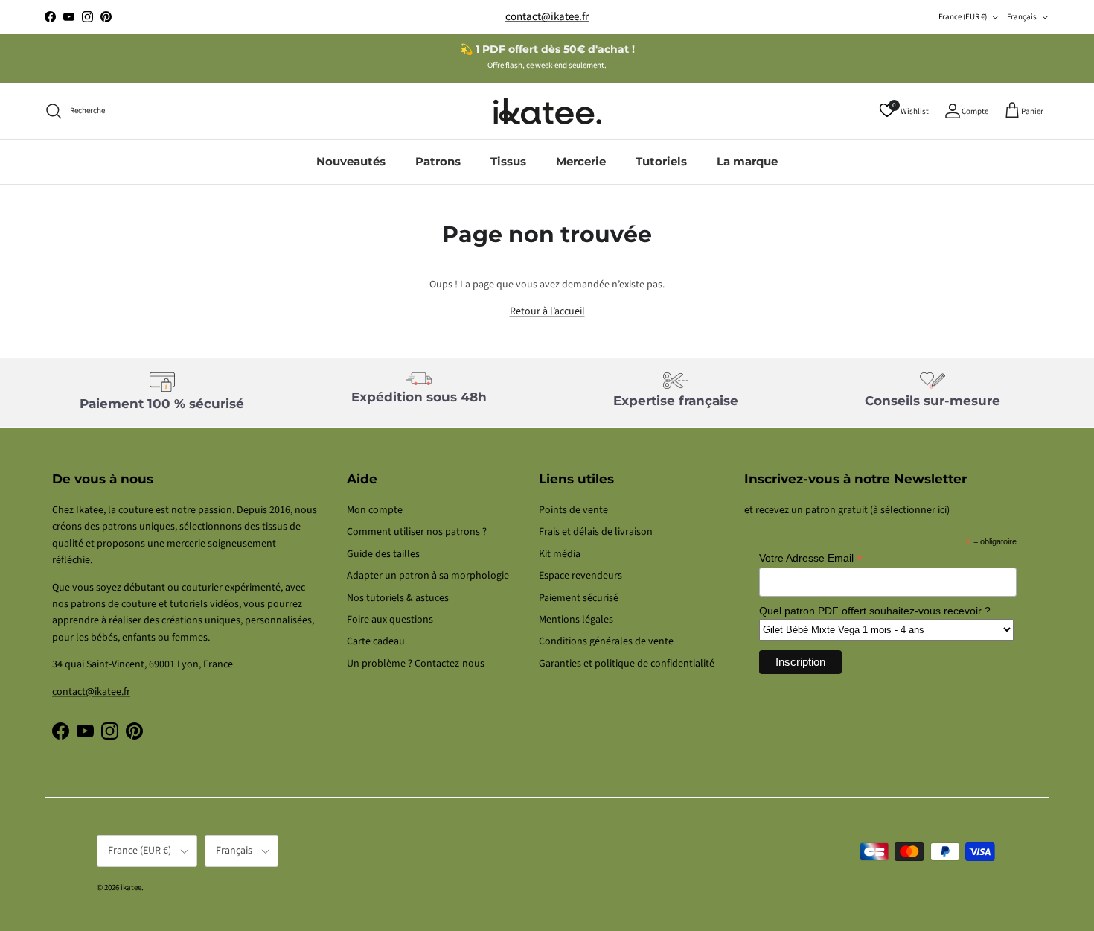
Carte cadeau (376, 641)
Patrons (438, 161)
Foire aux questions (390, 619)
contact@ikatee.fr (547, 17)
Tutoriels (661, 161)
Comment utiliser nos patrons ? (417, 531)
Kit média (559, 554)
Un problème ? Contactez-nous (415, 663)
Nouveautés (351, 161)
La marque (747, 161)
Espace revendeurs (580, 575)
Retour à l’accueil (547, 311)
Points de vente (573, 510)
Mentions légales (576, 619)
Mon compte (375, 510)
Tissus (508, 161)
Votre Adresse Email (811, 558)
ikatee (131, 887)
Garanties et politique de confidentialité (626, 663)
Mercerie (581, 161)
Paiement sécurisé (578, 598)
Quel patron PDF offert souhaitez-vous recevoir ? (875, 611)
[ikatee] (547, 111)
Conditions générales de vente (606, 641)
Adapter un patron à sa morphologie (428, 575)
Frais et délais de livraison (596, 531)
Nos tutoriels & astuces (398, 598)
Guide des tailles (383, 554)
